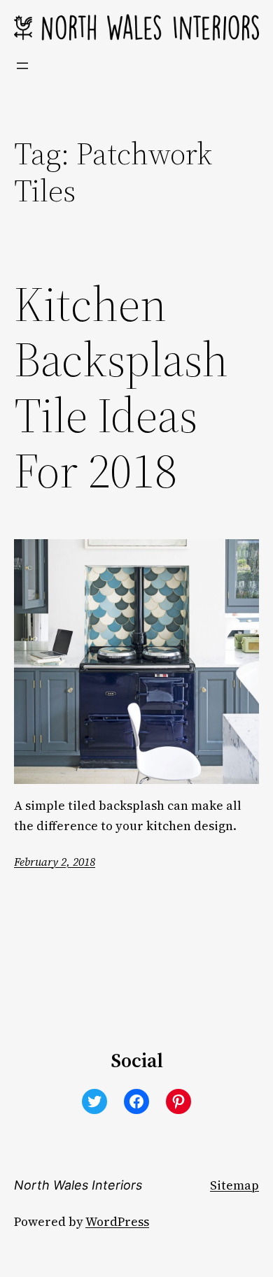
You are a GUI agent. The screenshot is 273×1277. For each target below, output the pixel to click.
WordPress (117, 1221)
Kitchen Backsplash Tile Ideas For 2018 (121, 388)
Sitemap (234, 1185)
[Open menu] (22, 65)
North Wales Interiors (78, 1185)
